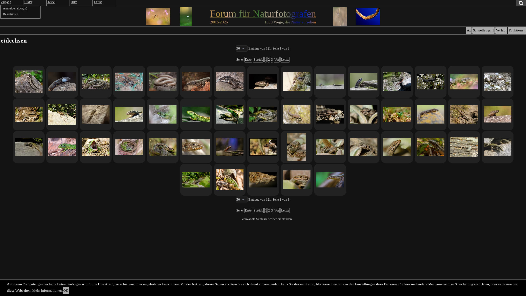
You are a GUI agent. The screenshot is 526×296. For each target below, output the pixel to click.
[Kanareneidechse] (62, 82)
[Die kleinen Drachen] (96, 82)
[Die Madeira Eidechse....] (196, 82)
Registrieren (10, 14)
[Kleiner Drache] (297, 114)
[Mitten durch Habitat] (129, 147)
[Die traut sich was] (196, 180)
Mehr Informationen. (47, 291)
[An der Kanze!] (330, 82)
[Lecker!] (230, 180)
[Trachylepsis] (129, 82)
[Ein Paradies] (430, 114)
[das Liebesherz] (62, 114)
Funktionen (517, 30)
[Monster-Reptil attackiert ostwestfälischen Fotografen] (96, 147)
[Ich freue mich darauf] (330, 180)
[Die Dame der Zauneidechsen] (263, 114)
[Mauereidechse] (430, 82)
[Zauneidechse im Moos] (297, 82)
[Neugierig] (464, 147)
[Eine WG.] (263, 82)
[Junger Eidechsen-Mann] (163, 147)
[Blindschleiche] (163, 82)
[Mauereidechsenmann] (230, 147)
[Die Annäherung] (430, 147)
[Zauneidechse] (397, 114)
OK (65, 291)
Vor (276, 59)
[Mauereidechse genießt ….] (364, 82)
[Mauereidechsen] (497, 82)
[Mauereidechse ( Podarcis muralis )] (230, 82)
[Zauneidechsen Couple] (230, 114)
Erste (248, 59)
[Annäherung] (29, 82)
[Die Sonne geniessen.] (464, 114)
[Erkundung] (263, 147)
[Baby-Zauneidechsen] (29, 114)
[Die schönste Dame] (163, 114)
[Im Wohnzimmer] (263, 180)
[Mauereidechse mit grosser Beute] (397, 82)
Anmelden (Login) (15, 8)
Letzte (285, 59)
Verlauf (501, 30)
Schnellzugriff (483, 30)
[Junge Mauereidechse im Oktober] (96, 114)
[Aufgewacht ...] (62, 147)
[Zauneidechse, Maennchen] (196, 114)
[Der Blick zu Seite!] (497, 114)
